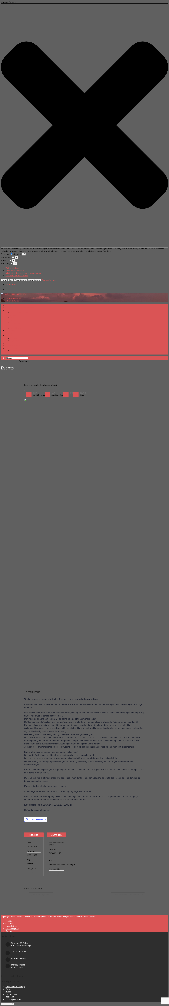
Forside (9, 305)
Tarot (12, 318)
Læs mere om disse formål (17, 275)
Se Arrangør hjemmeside (54, 874)
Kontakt (9, 931)
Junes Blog (10, 330)
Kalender (9, 333)
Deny (10, 280)
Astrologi (14, 320)
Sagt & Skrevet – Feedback (21, 340)
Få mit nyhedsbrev (13, 345)
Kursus (30, 872)
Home (3, 361)
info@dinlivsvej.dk (13, 298)
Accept (4, 280)
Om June (9, 335)
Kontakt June (15, 328)
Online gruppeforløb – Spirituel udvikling (127, 894)
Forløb (13, 315)
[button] (84, 125)
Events (7, 368)
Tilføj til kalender (36, 819)
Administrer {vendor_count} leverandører (23, 273)
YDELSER (9, 310)
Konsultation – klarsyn (20, 312)
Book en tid (15, 323)
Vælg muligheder (13, 268)
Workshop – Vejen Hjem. (41, 894)
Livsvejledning (12, 926)
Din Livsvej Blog (12, 928)
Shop (8, 343)
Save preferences (34, 280)
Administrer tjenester (15, 270)
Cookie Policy (11, 284)
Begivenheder (13, 361)
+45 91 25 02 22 (12, 301)
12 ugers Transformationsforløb (20, 307)
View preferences (20, 280)
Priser (12, 325)
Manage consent (7, 1004)
